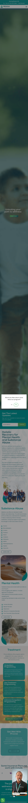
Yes (16, 404)
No (11, 404)
